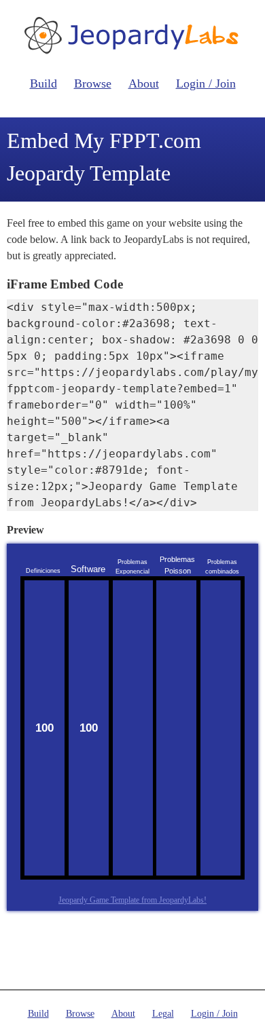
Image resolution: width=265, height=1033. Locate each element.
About (143, 83)
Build (43, 83)
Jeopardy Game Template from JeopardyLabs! (132, 900)
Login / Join (206, 83)
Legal (163, 1014)
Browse (92, 83)
